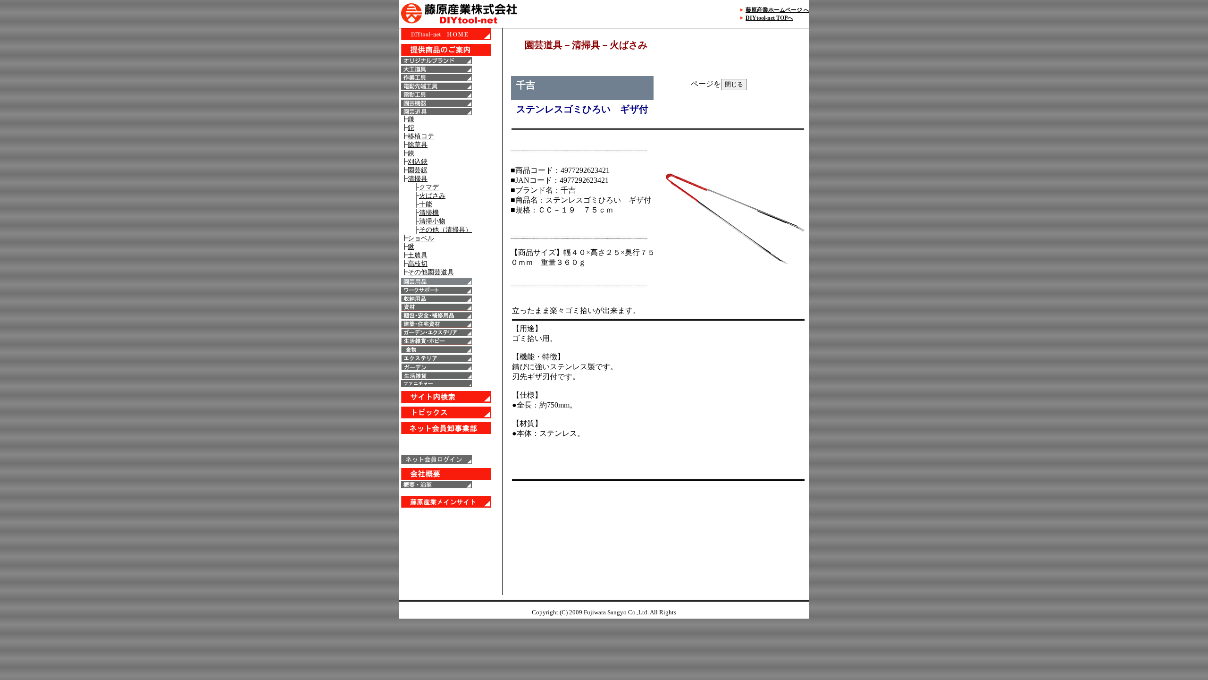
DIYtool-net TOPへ (769, 18)
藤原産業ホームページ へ (777, 10)
